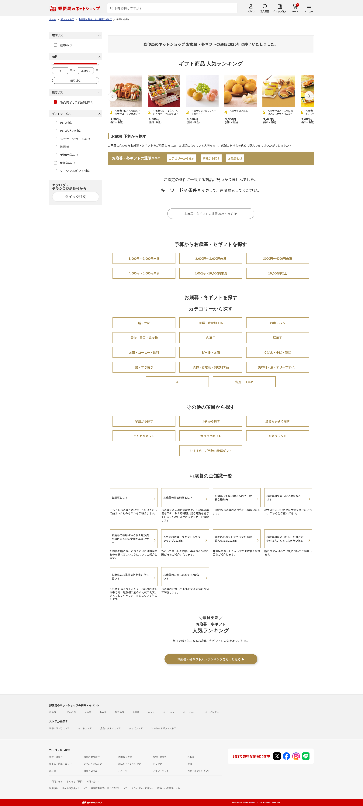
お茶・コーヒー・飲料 (144, 352)
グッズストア (136, 728)
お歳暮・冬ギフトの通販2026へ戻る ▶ (210, 213)
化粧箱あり (67, 162)
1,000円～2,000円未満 (144, 258)
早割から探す (144, 421)
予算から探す (211, 158)
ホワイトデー (212, 712)
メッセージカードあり (75, 138)
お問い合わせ (93, 781)
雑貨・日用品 (90, 770)
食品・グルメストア (110, 728)
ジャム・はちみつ (93, 763)
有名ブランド (277, 436)
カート (295, 11)
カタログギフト (210, 436)
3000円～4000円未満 (277, 258)
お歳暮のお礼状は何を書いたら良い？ (130, 576)
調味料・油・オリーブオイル (277, 367)
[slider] (53, 63)
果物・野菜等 (160, 756)
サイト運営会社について (74, 788)
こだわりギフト (144, 436)
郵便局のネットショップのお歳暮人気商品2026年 (233, 538)
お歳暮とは (235, 158)
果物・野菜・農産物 (144, 337)
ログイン (251, 11)
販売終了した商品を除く (76, 102)
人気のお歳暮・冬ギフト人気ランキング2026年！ (181, 538)
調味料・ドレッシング (129, 763)
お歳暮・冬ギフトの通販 (136, 158)
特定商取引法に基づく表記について (109, 788)
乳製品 (191, 756)
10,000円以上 (277, 273)
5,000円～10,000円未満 (210, 273)
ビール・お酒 (211, 352)
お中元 (103, 712)
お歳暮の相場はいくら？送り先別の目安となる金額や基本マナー (130, 538)
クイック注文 (279, 11)
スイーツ (122, 770)
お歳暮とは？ (120, 497)
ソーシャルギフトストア (163, 728)
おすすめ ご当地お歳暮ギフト (211, 450)
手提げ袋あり (69, 155)
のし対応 (66, 122)
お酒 (190, 763)
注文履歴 (264, 11)
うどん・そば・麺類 (277, 352)
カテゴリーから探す (181, 158)
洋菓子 (277, 337)
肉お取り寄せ (125, 756)
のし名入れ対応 (70, 130)
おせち (151, 712)
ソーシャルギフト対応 (75, 170)
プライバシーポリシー (142, 788)
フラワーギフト (161, 770)
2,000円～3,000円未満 (210, 258)
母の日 (52, 712)
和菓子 (210, 337)
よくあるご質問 (74, 781)
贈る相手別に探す (277, 421)
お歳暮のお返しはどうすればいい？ (181, 576)
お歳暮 (136, 712)
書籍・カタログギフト (199, 770)
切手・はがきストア (59, 728)
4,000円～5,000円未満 (144, 273)
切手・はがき (56, 756)
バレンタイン (190, 712)
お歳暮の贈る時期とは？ (177, 497)
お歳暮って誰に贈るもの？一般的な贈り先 (233, 497)
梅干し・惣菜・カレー (60, 763)
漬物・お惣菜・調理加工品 (211, 367)
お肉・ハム (277, 323)
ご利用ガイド (56, 781)
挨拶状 (64, 146)
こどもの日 (70, 712)
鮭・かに (144, 323)
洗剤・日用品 (244, 382)
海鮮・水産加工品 (211, 323)
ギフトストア (85, 728)
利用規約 (53, 788)
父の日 (87, 712)
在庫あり (66, 45)
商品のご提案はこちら (168, 788)
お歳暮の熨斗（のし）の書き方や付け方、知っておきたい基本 (284, 538)
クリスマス (169, 712)
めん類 (52, 770)
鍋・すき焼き (144, 367)
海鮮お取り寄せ (92, 756)
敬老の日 (119, 712)
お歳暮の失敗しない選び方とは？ (283, 497)
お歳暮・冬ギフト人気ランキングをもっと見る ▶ (210, 659)
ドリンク (157, 763)
